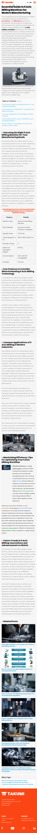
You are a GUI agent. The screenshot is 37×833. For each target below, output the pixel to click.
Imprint (3, 820)
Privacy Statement (6, 822)
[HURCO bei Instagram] (23, 828)
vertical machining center (19, 780)
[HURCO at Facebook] (2, 828)
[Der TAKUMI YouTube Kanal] (12, 828)
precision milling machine (10, 782)
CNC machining (6, 780)
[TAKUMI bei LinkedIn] (34, 828)
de (27, 2)
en (30, 2)
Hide (18, 101)
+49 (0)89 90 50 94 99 (27, 818)
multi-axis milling (23, 782)
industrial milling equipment (10, 784)
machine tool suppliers (26, 784)
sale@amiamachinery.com (28, 820)
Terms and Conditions (7, 818)
